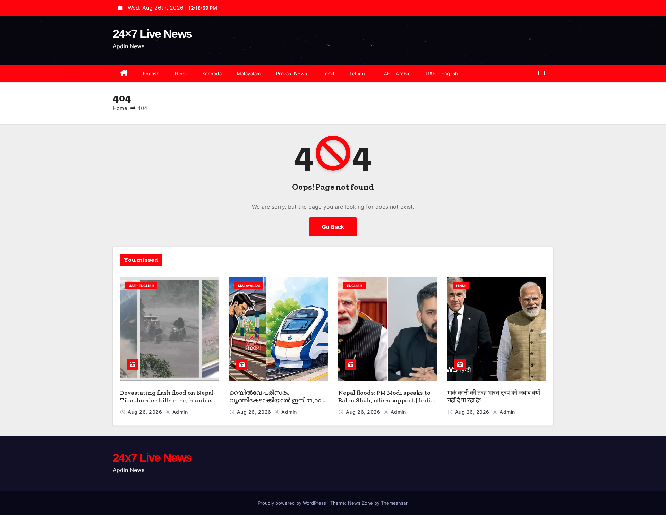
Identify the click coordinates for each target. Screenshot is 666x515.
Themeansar (394, 503)
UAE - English (141, 286)
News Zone (360, 503)
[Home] (124, 73)
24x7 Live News (152, 457)
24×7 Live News (152, 33)
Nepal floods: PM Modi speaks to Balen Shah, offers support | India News (386, 400)
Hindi (181, 73)
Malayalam (249, 73)
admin (179, 412)
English (151, 73)
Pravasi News (291, 73)
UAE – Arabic (395, 73)
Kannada (212, 73)
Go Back (333, 226)
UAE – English (442, 73)
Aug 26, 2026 (146, 412)
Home (120, 108)
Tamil (328, 73)
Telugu (357, 73)
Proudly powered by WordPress (292, 503)
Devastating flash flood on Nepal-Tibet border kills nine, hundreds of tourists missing (168, 400)
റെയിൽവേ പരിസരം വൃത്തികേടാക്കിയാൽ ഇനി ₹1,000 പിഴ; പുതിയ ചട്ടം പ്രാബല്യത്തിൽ (277, 404)
